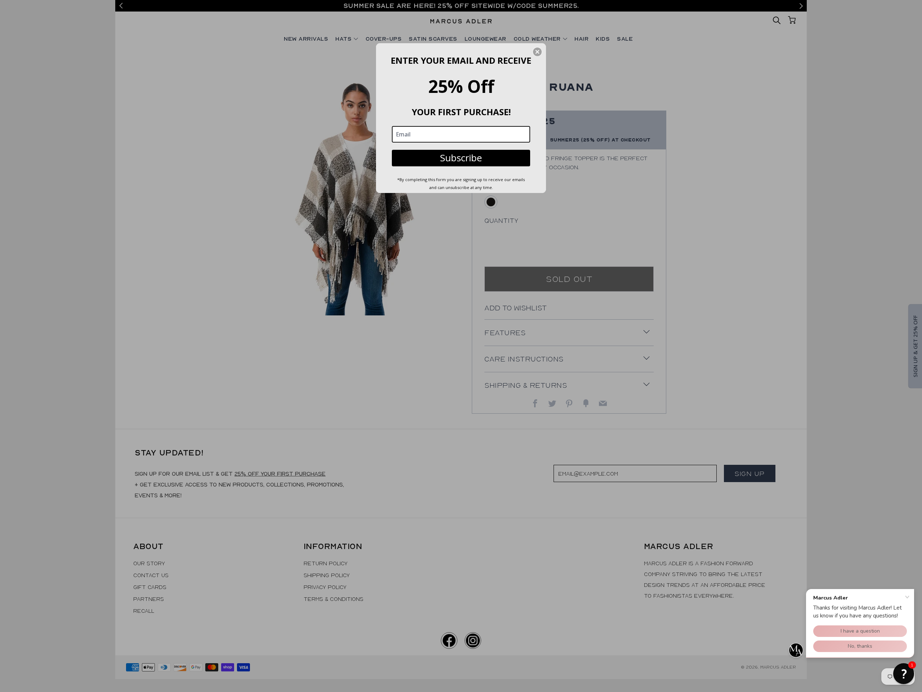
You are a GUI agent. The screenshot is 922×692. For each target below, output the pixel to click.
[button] (903, 673)
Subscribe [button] (461, 157)
